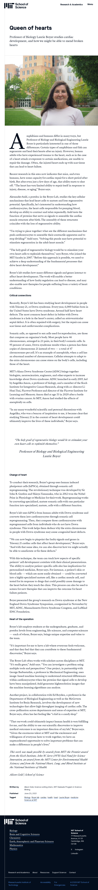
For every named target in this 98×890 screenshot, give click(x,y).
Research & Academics (71, 4)
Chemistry (15, 837)
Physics (13, 848)
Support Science (59, 872)
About (35, 872)
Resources (44, 872)
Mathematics (16, 845)
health (50, 797)
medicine (74, 797)
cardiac (43, 797)
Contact (72, 872)
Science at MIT (30, 800)
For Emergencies (59, 883)
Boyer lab (35, 797)
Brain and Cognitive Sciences (25, 834)
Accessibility (45, 882)
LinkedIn (74, 853)
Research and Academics (19, 872)
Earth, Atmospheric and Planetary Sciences (32, 841)
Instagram (79, 849)
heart (56, 797)
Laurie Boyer (64, 797)
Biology (27, 797)
